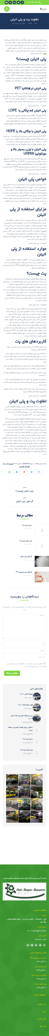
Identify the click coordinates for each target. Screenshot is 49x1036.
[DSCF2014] (37, 792)
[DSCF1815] (37, 805)
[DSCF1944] (24, 780)
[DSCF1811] (12, 805)
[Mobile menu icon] (7, 9)
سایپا (44, 1012)
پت (45, 54)
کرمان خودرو (41, 1019)
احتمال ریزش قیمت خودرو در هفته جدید (20, 729)
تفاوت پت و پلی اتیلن (38, 975)
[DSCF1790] (12, 792)
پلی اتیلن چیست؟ (25, 541)
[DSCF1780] (37, 817)
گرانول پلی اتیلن (26, 557)
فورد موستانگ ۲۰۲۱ (25, 705)
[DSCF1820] (12, 780)
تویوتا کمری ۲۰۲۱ (26, 694)
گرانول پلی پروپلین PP (24, 572)
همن (40, 1026)
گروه (44, 1026)
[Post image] (37, 697)
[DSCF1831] (12, 817)
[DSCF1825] (37, 780)
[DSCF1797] (24, 817)
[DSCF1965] (24, 805)
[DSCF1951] (24, 792)
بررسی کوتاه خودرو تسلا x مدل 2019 (22, 717)
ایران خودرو (42, 1004)
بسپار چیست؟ (27, 525)
